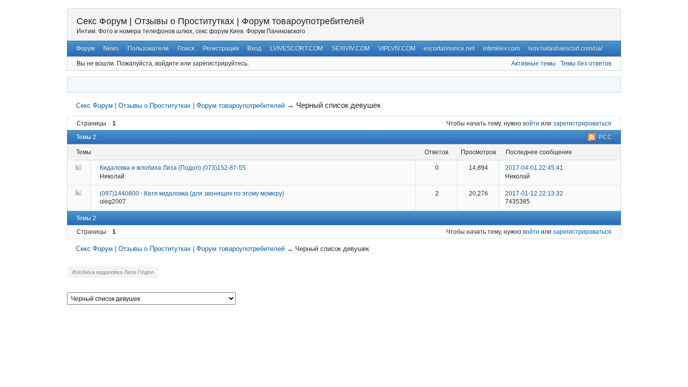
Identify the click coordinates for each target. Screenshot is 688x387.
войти (531, 123)
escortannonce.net (449, 48)
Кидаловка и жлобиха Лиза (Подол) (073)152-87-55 (173, 167)
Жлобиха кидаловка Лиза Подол (113, 272)
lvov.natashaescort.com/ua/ (565, 48)
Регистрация (221, 48)
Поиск (185, 48)
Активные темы (533, 63)
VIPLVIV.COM (397, 48)
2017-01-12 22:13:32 (534, 193)
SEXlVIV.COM (350, 48)
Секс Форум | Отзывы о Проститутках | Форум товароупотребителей (220, 21)
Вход (254, 48)
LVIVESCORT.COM (296, 48)
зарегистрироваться (582, 123)
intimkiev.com (501, 48)
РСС (605, 137)
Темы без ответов (586, 63)
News (111, 48)
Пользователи (148, 48)
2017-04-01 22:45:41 (534, 167)
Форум (85, 48)
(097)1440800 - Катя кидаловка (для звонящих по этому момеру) (192, 193)
